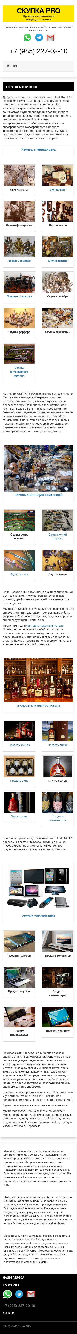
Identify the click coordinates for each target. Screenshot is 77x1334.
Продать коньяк (19, 745)
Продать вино (19, 780)
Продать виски (58, 745)
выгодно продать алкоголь (45, 625)
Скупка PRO (24, 1326)
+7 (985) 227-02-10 (38, 50)
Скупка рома (19, 816)
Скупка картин (58, 261)
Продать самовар (19, 261)
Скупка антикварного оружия (19, 371)
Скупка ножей (19, 574)
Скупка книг (58, 189)
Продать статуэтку (19, 296)
